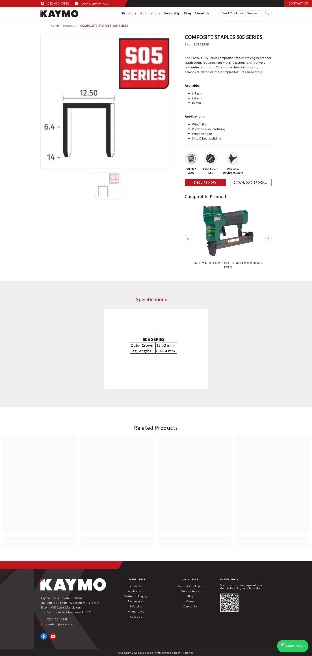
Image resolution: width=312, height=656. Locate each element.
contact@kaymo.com (97, 3)
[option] (107, 101)
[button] (188, 238)
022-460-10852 (58, 3)
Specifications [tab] (151, 300)
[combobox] (241, 13)
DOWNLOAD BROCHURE (251, 182)
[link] (39, 538)
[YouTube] (53, 636)
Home (54, 25)
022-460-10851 (56, 619)
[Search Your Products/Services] (245, 13)
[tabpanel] (156, 349)
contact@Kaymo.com (61, 624)
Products (69, 25)
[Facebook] (43, 636)
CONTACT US (298, 3)
